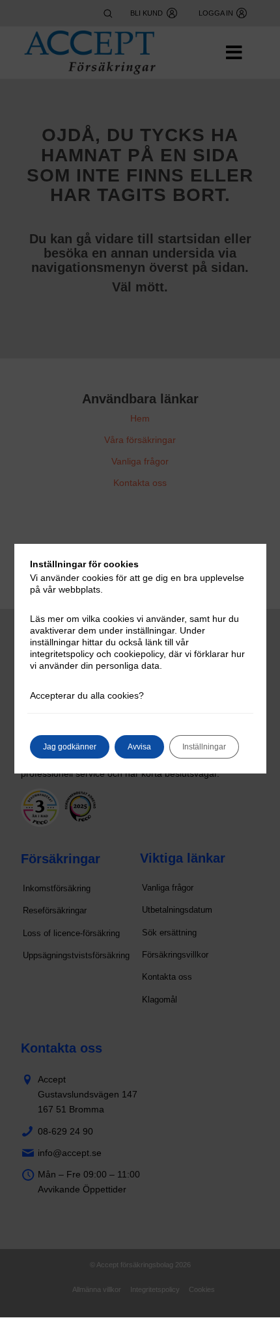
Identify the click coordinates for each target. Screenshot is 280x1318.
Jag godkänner (69, 746)
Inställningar (204, 746)
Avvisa (139, 746)
